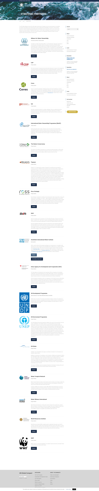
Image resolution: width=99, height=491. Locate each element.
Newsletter (69, 101)
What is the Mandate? (70, 35)
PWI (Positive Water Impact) (71, 51)
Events (68, 107)
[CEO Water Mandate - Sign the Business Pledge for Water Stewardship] (25, 5)
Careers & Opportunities (39, 484)
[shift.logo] (23, 213)
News (68, 43)
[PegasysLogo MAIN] (24, 162)
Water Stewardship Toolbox (72, 93)
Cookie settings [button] (68, 489)
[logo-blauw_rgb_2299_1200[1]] (24, 377)
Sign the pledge (72, 111)
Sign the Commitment (56, 4)
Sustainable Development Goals (41, 476)
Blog (67, 85)
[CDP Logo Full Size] (24, 64)
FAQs (67, 40)
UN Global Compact (22, 0)
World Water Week (36, 249)
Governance (69, 82)
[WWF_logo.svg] (23, 443)
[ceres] (23, 86)
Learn (77, 4)
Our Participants (38, 478)
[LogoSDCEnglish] (24, 267)
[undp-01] (24, 302)
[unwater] (24, 346)
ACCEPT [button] (74, 489)
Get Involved (66, 4)
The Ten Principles (38, 474)
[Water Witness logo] (22, 400)
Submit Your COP (38, 485)
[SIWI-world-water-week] (24, 240)
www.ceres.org (50, 92)
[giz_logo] (24, 104)
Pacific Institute (28, 0)
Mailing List (71, 0)
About (72, 4)
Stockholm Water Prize (46, 250)
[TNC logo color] (24, 145)
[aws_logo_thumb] (24, 42)
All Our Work (37, 480)
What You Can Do (38, 482)
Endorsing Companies (70, 37)
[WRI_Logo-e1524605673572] (24, 419)
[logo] (24, 124)
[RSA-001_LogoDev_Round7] (24, 192)
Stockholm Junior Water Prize (37, 251)
